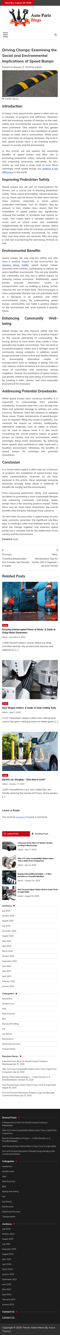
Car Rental (7, 1034)
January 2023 (8, 986)
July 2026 (6, 911)
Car (3, 1029)
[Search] (55, 35)
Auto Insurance (8, 1013)
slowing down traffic (15, 265)
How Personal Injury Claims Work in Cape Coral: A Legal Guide (29, 1085)
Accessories (7, 998)
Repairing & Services (11, 1044)
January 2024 (8, 956)
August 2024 (7, 936)
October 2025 (8, 916)
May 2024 (6, 941)
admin (38, 67)
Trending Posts (41, 834)
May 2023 (6, 971)
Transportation (8, 1049)
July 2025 (6, 926)
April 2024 (6, 946)
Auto (15, 539)
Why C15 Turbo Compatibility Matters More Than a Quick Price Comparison (36, 859)
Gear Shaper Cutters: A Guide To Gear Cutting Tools (29, 707)
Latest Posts (12, 834)
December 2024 (9, 931)
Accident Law (8, 1003)
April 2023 (6, 976)
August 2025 (7, 921)
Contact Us (8, 1317)
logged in (21, 816)
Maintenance (8, 1039)
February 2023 (8, 981)
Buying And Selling (10, 1024)
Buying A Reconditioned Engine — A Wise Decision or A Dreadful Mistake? (34, 875)
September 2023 (9, 961)
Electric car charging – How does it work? (23, 779)
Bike (4, 1019)
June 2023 (6, 966)
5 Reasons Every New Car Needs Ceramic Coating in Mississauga (35, 844)
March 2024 (7, 951)
